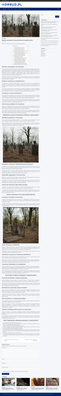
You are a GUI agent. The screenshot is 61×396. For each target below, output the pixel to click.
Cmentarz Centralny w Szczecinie (19, 56)
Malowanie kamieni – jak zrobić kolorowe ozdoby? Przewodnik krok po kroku (52, 389)
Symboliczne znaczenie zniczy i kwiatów (20, 61)
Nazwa (3, 359)
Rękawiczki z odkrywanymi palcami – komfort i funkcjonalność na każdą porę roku (37, 389)
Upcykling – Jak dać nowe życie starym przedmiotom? (49, 42)
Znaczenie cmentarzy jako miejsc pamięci (20, 54)
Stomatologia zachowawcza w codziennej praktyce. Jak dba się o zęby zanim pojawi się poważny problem (8, 389)
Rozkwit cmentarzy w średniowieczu (20, 48)
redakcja (22, 390)
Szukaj (42, 14)
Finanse (42, 51)
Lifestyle (42, 53)
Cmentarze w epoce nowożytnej (19, 49)
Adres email (4, 363)
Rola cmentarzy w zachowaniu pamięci (20, 62)
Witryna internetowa (5, 367)
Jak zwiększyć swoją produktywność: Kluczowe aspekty (11, 340)
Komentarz (4, 347)
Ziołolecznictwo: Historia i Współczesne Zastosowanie (31, 340)
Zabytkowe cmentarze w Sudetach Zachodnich (21, 58)
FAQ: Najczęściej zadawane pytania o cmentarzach (21, 64)
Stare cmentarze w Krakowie (18, 57)
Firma (42, 52)
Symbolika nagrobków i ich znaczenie (19, 53)
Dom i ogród (4, 38)
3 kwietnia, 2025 (19, 390)
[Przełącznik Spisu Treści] (27, 46)
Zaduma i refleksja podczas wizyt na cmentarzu (21, 63)
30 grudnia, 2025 (4, 390)
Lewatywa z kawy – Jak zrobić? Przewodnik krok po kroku (22, 388)
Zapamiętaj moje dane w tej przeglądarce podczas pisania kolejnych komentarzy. (15, 371)
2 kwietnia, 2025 (33, 390)
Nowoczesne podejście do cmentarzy (20, 50)
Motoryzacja (43, 54)
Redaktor (8, 390)
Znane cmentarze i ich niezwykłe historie (19, 55)
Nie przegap (5, 376)
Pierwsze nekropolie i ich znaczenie (19, 47)
